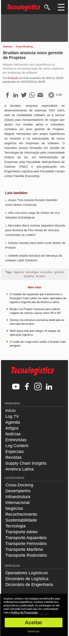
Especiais (14, 451)
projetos (29, 276)
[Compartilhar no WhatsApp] (32, 95)
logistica (19, 272)
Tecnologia (15, 526)
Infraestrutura (17, 496)
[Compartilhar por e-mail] (40, 95)
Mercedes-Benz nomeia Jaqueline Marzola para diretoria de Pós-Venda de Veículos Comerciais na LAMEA (35, 230)
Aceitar (33, 622)
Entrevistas (15, 439)
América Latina (19, 469)
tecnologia (32, 272)
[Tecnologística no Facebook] (27, 387)
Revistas (13, 457)
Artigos (12, 428)
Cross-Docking (24, 46)
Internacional (17, 502)
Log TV (12, 416)
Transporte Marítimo (24, 549)
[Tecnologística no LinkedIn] (49, 387)
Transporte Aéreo (21, 531)
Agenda (12, 422)
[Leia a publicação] (51, 95)
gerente (59, 272)
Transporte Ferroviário (26, 543)
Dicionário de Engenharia (29, 584)
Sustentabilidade (21, 520)
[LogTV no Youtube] (16, 387)
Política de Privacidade (24, 612)
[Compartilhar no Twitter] (24, 95)
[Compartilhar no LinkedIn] (16, 95)
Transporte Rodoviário (26, 555)
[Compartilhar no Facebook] (7, 95)
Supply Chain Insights (26, 463)
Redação (13, 78)
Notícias (8, 46)
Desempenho (17, 490)
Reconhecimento (21, 514)
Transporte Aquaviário (26, 537)
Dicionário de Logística (26, 578)
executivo (46, 272)
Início (10, 410)
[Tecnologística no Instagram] (38, 387)
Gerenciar (33, 631)
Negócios (14, 508)
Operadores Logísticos (26, 572)
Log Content (16, 445)
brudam (40, 276)
